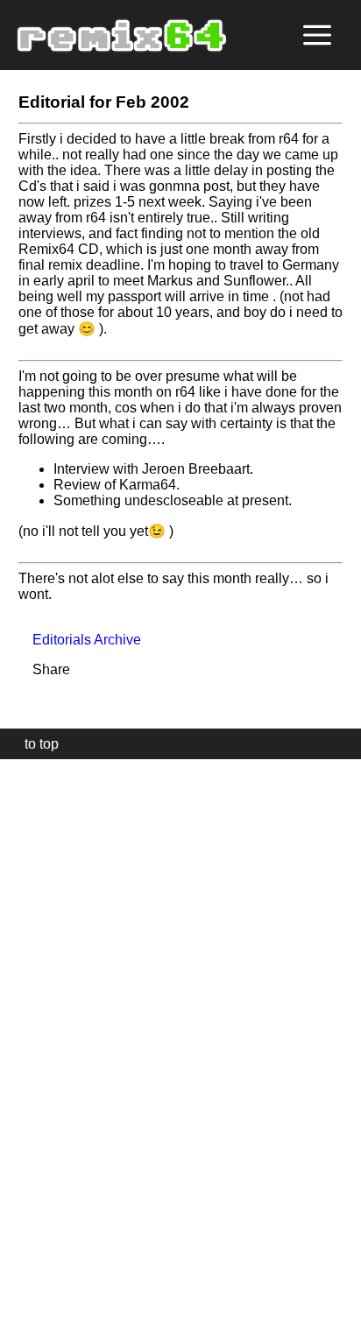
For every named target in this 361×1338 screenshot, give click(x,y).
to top (33, 743)
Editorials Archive (79, 639)
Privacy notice (23, 1321)
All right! (18, 1271)
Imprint (21, 1298)
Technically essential (35, 1047)
